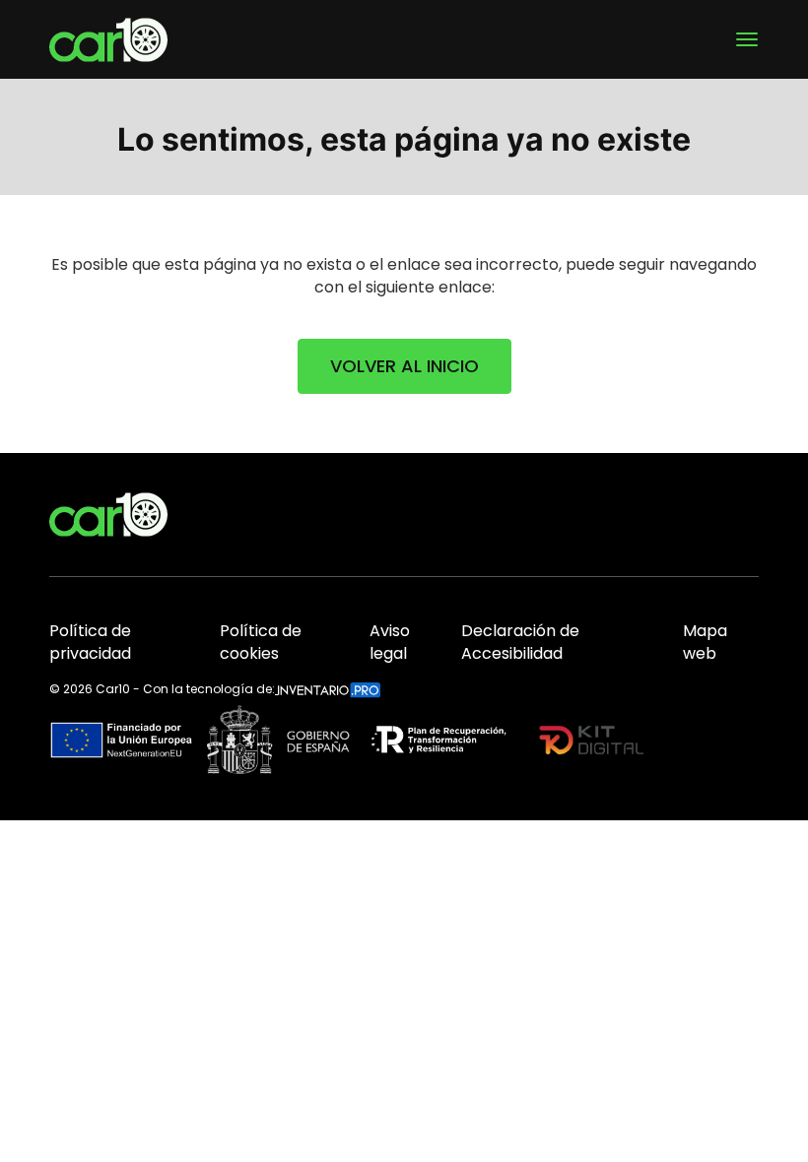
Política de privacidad (90, 642)
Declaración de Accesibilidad (520, 642)
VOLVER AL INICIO (404, 366)
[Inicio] (108, 40)
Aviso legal (390, 642)
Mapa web (705, 642)
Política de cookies (261, 642)
